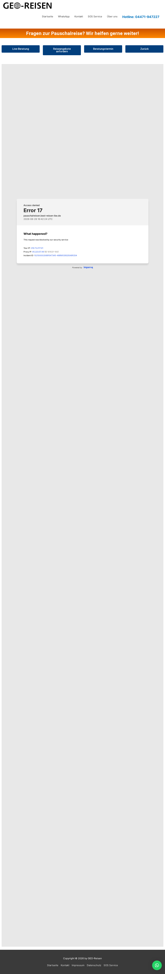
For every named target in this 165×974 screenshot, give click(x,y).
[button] (157, 965)
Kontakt (78, 16)
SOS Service (95, 16)
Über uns (112, 16)
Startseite (47, 16)
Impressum (78, 965)
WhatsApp (64, 16)
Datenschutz (94, 965)
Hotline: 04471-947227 (140, 17)
